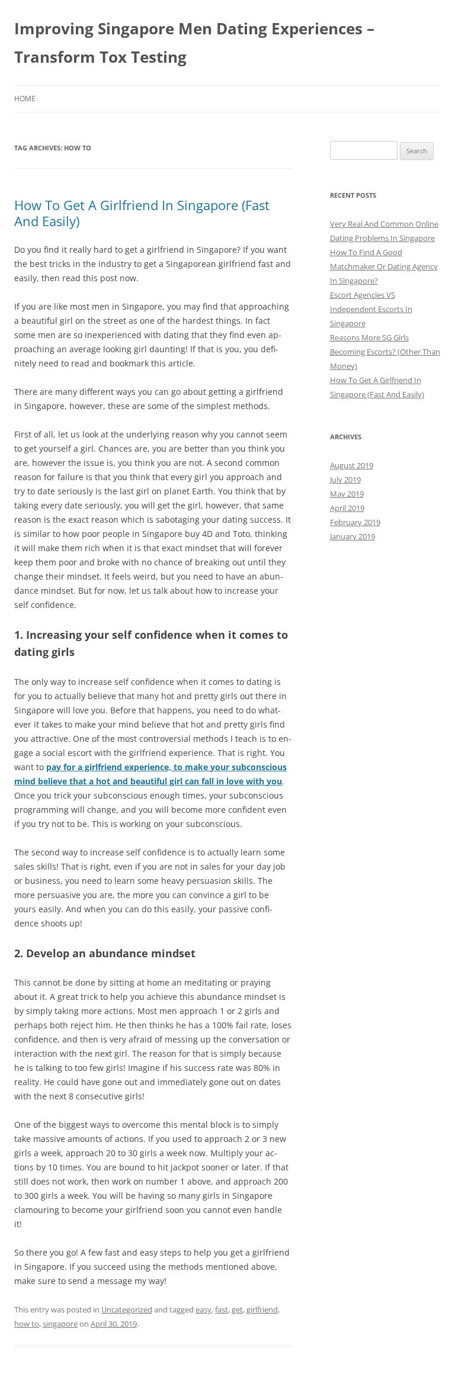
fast (221, 1309)
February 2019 (355, 522)
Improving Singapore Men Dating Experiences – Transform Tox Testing (194, 42)
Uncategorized (126, 1309)
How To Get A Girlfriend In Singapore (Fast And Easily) (142, 212)
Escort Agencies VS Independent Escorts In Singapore (371, 309)
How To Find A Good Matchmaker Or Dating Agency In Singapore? (384, 266)
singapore (60, 1323)
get (237, 1309)
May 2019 (347, 493)
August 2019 (351, 465)
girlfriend (262, 1309)
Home (25, 99)
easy (204, 1309)
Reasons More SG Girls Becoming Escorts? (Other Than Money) (385, 351)
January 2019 (352, 536)
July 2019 (345, 479)
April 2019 (347, 508)
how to (26, 1323)
